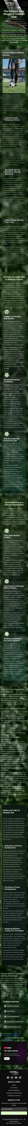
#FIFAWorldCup (15, 1033)
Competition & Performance (15, 1022)
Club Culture (10, 1011)
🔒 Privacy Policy (11, 1123)
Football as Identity (13, 1006)
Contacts (18, 1123)
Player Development (13, 1016)
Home (14, 1085)
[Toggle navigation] (25, 3)
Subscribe (14, 1113)
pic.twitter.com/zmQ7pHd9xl (12, 1035)
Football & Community (14, 1027)
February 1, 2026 (8, 1040)
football (15, 978)
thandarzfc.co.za (17, 1119)
